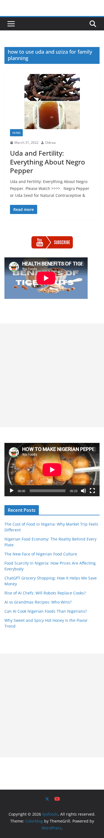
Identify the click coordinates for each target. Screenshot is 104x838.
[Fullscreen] (92, 491)
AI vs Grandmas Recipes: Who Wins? (38, 602)
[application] (52, 469)
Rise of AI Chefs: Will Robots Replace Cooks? (45, 593)
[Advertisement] (52, 375)
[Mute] (83, 491)
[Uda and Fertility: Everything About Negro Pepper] (52, 101)
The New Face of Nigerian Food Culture (40, 554)
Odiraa (50, 142)
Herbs (16, 133)
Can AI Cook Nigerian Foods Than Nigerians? (45, 611)
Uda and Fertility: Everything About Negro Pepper (47, 161)
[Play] (11, 491)
